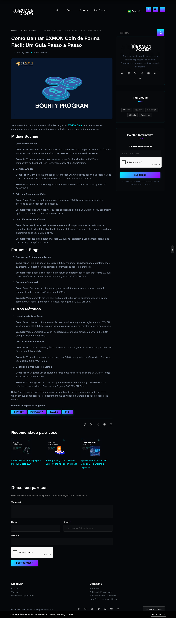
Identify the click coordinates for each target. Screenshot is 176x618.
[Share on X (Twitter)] (91, 424)
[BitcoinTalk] (140, 77)
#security (138, 110)
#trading (126, 110)
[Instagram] (128, 73)
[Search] (155, 9)
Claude (54, 412)
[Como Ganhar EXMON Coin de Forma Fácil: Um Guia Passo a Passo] (61, 88)
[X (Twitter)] (135, 73)
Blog (69, 10)
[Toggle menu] (162, 9)
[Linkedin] (148, 73)
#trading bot (145, 115)
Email (66, 522)
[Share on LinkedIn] (104, 424)
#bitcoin (132, 115)
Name (14, 522)
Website (15, 535)
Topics (14, 592)
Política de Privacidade (101, 592)
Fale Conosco (100, 10)
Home (13, 30)
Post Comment (24, 563)
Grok (67, 412)
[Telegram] (142, 73)
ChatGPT (19, 412)
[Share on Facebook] (84, 424)
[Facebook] (122, 73)
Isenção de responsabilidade (104, 599)
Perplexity (36, 412)
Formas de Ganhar (29, 30)
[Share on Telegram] (98, 424)
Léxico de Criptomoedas (23, 595)
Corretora (83, 10)
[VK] (155, 73)
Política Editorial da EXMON (103, 595)
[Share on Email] (111, 424)
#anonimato (152, 110)
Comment (16, 502)
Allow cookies (158, 614)
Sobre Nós (95, 588)
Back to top (155, 609)
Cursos (14, 588)
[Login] (148, 9)
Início (58, 10)
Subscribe (140, 175)
